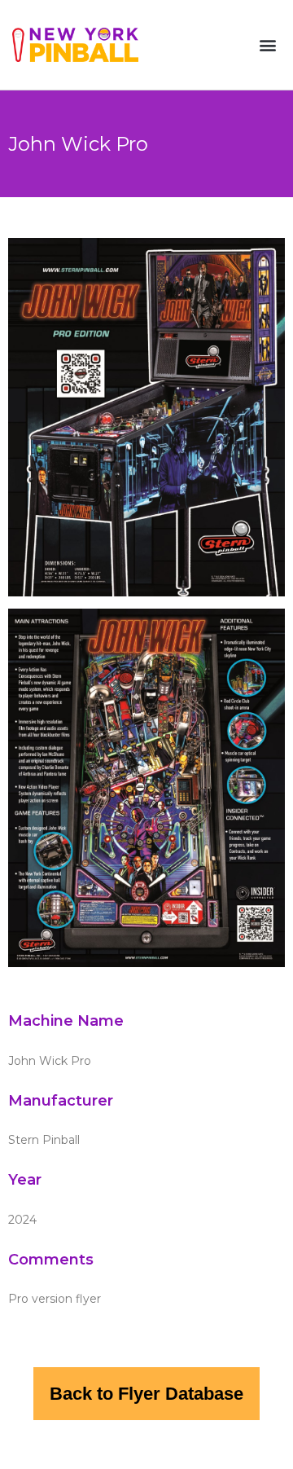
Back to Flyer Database (146, 1393)
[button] (267, 45)
